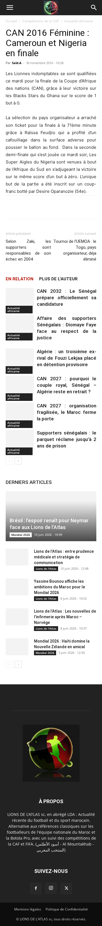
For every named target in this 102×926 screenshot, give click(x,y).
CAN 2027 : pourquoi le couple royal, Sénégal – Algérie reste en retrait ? (66, 385)
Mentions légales (27, 909)
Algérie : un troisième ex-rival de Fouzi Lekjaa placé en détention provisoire (66, 358)
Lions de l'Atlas (46, 569)
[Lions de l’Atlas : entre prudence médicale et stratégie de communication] (17, 557)
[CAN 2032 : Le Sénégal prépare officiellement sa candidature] (20, 297)
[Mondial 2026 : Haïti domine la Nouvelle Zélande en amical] (17, 646)
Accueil (11, 21)
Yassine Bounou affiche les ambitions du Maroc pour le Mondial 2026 (59, 587)
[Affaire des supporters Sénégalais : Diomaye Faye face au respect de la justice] (20, 325)
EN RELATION (19, 278)
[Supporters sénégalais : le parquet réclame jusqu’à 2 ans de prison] (20, 439)
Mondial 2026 (20, 535)
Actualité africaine (78, 21)
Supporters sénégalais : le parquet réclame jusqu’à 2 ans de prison (66, 439)
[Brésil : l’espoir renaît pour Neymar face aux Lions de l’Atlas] (51, 516)
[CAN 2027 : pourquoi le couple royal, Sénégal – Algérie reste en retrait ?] (20, 385)
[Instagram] (51, 888)
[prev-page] (9, 460)
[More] (72, 207)
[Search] (94, 7)
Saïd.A (17, 63)
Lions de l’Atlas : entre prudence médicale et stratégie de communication (64, 557)
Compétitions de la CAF (40, 21)
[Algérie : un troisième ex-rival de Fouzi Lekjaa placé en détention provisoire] (20, 358)
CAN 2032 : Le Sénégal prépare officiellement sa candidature (66, 297)
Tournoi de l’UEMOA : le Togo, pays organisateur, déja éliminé (74, 250)
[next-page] (18, 460)
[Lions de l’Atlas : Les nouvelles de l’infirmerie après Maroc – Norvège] (17, 616)
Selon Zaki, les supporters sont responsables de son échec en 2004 (28, 250)
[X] (66, 888)
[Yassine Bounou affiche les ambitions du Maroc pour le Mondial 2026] (17, 586)
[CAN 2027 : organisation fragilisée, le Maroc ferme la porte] (20, 412)
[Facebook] (35, 888)
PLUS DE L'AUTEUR (58, 278)
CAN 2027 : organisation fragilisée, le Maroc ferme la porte (66, 412)
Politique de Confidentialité (67, 909)
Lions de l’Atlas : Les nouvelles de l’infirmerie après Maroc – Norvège (65, 617)
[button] (10, 7)
